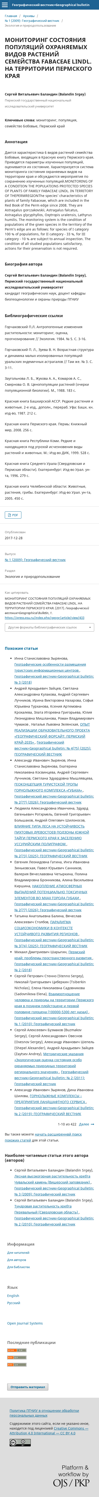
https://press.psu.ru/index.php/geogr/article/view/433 (44, 617)
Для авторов (16, 1260)
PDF (15, 515)
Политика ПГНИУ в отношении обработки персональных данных (44, 1413)
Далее (84, 1124)
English (13, 1295)
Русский (13, 1303)
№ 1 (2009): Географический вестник (32, 20)
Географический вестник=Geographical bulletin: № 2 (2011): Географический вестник (51, 1078)
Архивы (29, 16)
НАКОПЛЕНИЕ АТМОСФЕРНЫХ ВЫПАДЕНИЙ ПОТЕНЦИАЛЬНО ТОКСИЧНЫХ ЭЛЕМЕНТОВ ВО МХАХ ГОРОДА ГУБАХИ (50, 892)
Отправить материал (28, 1387)
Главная (11, 16)
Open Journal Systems (25, 1323)
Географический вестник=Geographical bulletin (51, 5)
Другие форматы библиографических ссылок (42, 627)
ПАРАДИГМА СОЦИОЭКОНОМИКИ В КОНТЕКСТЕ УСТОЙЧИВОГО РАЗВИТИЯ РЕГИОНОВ (46, 928)
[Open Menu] (5, 5)
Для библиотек (18, 1267)
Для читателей (18, 1252)
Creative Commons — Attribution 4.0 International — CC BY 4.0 (49, 1430)
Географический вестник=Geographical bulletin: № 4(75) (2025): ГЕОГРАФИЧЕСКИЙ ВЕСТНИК (52, 748)
